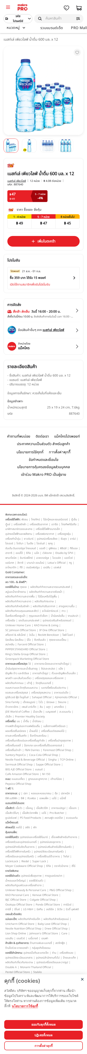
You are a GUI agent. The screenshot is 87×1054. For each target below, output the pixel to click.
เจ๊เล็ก (8, 717)
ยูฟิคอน (53, 548)
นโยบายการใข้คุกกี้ (25, 1006)
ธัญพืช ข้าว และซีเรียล (17, 673)
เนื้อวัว (19, 808)
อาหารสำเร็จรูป (40, 673)
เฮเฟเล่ (57, 567)
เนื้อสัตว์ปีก (42, 808)
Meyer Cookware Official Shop (24, 866)
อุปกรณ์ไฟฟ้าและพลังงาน (18, 534)
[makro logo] (22, 8)
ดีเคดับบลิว (40, 640)
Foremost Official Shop (57, 750)
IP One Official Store (51, 630)
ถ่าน (54, 953)
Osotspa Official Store (18, 905)
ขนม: (8, 779)
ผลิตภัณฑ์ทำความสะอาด (18, 601)
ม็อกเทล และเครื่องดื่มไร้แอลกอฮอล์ (43, 745)
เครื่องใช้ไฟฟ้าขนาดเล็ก (48, 529)
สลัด (27, 827)
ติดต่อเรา (42, 436)
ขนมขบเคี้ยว (18, 779)
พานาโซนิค (11, 558)
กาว (64, 611)
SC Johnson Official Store (20, 630)
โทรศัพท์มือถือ (69, 524)
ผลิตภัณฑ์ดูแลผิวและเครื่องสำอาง (23, 885)
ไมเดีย (30, 543)
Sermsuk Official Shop (19, 765)
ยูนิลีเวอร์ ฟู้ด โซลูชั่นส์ (17, 697)
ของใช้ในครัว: (12, 837)
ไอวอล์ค (56, 558)
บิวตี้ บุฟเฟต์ (72, 909)
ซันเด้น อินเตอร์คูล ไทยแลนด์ (20, 548)
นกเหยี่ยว (59, 707)
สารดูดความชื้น (67, 606)
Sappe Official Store (48, 765)
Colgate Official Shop (43, 900)
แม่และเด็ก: (11, 919)
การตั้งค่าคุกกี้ (59, 452)
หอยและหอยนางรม (41, 793)
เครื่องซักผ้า (20, 524)
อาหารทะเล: (11, 793)
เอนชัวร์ (21, 938)
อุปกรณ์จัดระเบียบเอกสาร (19, 958)
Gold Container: (15, 572)
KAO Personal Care (17, 895)
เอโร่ (54, 798)
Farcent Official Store (31, 644)
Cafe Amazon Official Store (22, 774)
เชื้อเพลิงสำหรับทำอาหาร (64, 837)
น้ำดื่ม (26, 721)
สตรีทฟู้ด (60, 943)
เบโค (36, 553)
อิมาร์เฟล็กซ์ (26, 558)
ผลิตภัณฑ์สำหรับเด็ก (29, 919)
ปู (19, 793)
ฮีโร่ (73, 866)
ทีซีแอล (74, 548)
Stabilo (37, 972)
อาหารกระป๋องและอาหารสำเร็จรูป (51, 664)
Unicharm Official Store (19, 924)
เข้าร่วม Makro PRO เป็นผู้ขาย (43, 474)
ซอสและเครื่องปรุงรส (16, 693)
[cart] (79, 8)
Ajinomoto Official (66, 697)
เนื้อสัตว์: (10, 808)
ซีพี (22, 798)
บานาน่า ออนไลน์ (35, 563)
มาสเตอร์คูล (42, 558)
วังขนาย (62, 702)
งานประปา (73, 616)
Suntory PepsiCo (15, 755)
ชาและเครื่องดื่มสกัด (16, 736)
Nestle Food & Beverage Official (25, 760)
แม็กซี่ (63, 798)
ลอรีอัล (50, 909)
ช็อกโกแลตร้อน (38, 736)
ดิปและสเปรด (48, 669)
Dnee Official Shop (56, 929)
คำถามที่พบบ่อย (18, 436)
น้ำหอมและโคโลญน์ (15, 881)
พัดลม (24, 519)
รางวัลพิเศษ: (12, 871)
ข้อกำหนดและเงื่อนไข (43, 459)
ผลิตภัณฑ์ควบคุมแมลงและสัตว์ (22, 611)
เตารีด (54, 524)
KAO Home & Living (46, 625)
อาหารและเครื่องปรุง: (16, 664)
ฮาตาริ (8, 553)
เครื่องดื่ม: (10, 721)
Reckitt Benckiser (48, 635)
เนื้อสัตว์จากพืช (30, 813)
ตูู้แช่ (7, 524)
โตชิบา (20, 543)
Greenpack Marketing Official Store (27, 659)
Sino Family (12, 702)
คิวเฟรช (31, 798)
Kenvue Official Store (45, 895)
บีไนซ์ (17, 909)
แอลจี (42, 548)
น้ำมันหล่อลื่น (57, 616)
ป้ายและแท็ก (69, 958)
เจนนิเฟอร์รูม (33, 567)
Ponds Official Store (48, 905)
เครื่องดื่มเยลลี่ (13, 745)
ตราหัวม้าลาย (61, 866)
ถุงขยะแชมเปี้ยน (57, 640)
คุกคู (50, 543)
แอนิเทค (9, 563)
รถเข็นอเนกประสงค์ (29, 620)
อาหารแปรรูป (58, 808)
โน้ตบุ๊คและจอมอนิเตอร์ (55, 519)
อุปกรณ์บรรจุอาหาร (50, 842)
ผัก (35, 827)
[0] (8, 8)
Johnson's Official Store (43, 933)
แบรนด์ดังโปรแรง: (15, 803)
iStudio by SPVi (64, 553)
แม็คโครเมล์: (12, 822)
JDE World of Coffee (17, 712)
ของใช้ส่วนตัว (36, 881)
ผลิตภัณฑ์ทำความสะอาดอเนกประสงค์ (50, 587)
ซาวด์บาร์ (28, 539)
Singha (52, 760)
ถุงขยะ (23, 587)
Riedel (25, 861)
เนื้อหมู (29, 808)
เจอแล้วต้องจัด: (13, 914)
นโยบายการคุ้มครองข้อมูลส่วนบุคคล (43, 467)
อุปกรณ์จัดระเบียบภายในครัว (49, 852)
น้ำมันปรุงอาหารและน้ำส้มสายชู (21, 669)
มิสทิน (40, 909)
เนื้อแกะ (73, 808)
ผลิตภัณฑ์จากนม (14, 683)
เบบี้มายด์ (33, 938)
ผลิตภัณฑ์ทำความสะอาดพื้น (20, 596)
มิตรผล (50, 702)
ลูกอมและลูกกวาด (37, 779)
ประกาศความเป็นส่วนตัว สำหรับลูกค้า (43, 444)
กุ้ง (56, 793)
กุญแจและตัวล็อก (38, 616)
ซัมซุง (64, 539)
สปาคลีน (9, 644)
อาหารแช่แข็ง (61, 693)
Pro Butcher (57, 813)
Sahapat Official (42, 697)
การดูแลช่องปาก (53, 876)
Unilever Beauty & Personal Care (25, 890)
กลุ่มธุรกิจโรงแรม (41, 948)
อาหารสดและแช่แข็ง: (16, 577)
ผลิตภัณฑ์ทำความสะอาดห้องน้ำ (45, 592)
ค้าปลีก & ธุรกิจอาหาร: (17, 943)
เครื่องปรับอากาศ (39, 524)
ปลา (25, 793)
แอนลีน (9, 938)
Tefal (66, 856)
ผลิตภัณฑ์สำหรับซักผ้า (17, 606)
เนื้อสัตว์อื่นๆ (12, 813)
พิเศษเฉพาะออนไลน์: (16, 515)
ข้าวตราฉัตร (11, 707)
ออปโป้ (19, 553)
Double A (11, 967)
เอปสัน (46, 567)
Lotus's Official (57, 563)
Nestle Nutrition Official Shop (23, 929)
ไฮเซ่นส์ (41, 543)
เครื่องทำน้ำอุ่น (13, 539)
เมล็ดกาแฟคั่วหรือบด (54, 726)
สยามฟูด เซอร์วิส (54, 818)
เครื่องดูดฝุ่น (64, 534)
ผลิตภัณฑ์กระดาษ (44, 601)
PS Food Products (30, 818)
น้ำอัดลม (36, 721)
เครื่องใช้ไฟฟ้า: (13, 519)
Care (64, 933)
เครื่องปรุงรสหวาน (41, 693)
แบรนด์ (39, 769)
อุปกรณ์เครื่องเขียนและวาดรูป (52, 962)
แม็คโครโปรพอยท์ (67, 436)
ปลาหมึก (65, 793)
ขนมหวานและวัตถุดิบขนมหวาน (21, 688)
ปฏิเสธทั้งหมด (43, 1035)
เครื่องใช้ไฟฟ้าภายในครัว (18, 852)
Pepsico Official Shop (18, 784)
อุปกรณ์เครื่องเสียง (47, 539)
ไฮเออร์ (9, 543)
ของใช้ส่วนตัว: (12, 876)
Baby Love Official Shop (52, 924)
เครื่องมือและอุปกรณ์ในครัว (19, 856)
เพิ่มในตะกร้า (46, 241)
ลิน (41, 707)
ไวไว (41, 702)
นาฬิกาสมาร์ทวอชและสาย (18, 529)
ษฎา (48, 707)
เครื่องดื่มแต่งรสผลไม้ (52, 731)
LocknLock (11, 861)
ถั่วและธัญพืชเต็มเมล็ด (64, 673)
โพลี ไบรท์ (67, 635)
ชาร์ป (73, 539)
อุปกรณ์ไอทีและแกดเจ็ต (36, 953)
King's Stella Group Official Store (25, 654)
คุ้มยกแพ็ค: (11, 832)
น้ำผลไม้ (33, 731)
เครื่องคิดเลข (66, 953)
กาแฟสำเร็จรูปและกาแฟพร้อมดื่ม (22, 726)
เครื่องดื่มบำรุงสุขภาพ (59, 741)
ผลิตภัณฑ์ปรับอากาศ (44, 606)
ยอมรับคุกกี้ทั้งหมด (43, 1024)
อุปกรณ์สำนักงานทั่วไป (48, 958)
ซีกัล (28, 553)
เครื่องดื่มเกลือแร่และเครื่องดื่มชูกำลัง (25, 741)
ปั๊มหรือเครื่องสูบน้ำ (15, 616)
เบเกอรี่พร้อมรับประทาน (53, 688)
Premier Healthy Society (30, 717)
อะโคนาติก (10, 567)
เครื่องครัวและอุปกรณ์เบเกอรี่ (21, 842)
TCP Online (67, 760)
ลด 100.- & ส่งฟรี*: (16, 582)
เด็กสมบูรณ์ (29, 702)
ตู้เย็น (74, 519)
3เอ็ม (32, 635)
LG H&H (28, 909)
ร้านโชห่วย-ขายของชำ (17, 948)
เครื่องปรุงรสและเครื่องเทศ (49, 678)
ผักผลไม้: (10, 827)
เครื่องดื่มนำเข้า (13, 750)
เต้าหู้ (29, 683)
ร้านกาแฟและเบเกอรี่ (41, 943)
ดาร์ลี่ (8, 909)
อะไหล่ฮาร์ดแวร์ (50, 611)
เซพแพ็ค (43, 798)
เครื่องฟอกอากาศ (44, 534)
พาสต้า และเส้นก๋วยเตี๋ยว (18, 678)
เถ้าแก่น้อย (56, 779)
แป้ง (60, 669)
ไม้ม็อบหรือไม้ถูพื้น (47, 596)
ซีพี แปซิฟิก (11, 798)
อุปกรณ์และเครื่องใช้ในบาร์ (34, 837)
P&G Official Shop (60, 890)
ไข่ (30, 664)
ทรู (70, 563)
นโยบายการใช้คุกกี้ (30, 452)
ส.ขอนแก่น (65, 712)
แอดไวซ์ (68, 558)
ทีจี (21, 567)
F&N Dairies (32, 750)
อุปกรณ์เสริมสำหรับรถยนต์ (57, 620)
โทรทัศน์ (35, 519)
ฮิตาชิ (20, 563)
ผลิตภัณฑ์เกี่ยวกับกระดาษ (19, 962)
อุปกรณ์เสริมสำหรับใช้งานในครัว (55, 847)
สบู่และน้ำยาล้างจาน (15, 592)
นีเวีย (59, 909)
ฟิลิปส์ (63, 548)
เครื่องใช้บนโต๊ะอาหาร (48, 856)
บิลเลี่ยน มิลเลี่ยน (14, 640)
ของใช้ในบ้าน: (12, 587)
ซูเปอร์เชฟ (11, 818)
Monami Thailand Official (35, 967)
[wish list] (66, 8)
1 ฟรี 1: (9, 788)
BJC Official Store (15, 900)
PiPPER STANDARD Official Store (25, 649)
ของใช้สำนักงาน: (14, 953)
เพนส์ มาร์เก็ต (29, 707)
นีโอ (29, 640)
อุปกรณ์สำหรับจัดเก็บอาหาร (20, 847)
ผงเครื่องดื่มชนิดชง (15, 731)
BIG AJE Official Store (18, 769)
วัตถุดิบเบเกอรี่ (43, 683)
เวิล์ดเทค (47, 553)
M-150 (46, 774)
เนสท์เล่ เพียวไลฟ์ (16, 181)
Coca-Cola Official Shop (43, 755)
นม (18, 721)
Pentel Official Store (17, 972)
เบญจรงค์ (51, 712)
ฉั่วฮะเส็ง (37, 712)
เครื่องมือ (10, 620)
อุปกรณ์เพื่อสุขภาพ (31, 876)
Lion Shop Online (15, 933)
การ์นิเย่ (67, 905)
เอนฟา (44, 938)
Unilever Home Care (18, 625)
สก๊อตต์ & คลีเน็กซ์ (15, 635)
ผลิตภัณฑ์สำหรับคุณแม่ (56, 919)
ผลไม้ (19, 827)
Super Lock (39, 861)
